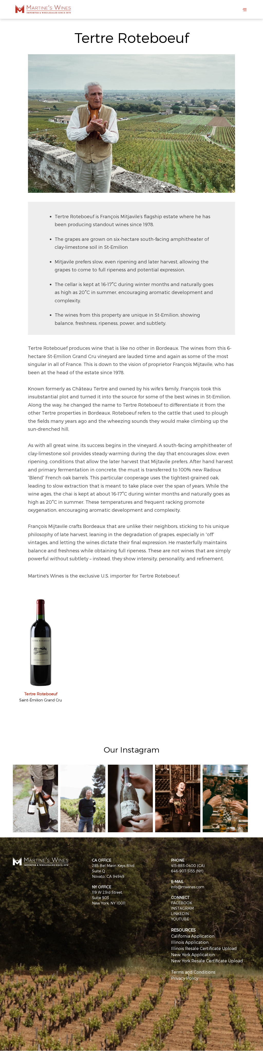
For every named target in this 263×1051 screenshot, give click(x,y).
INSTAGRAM (182, 908)
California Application (192, 936)
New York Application (193, 954)
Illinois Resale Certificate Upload (204, 948)
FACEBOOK (181, 903)
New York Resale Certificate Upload (207, 960)
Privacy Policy (184, 978)
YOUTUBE (180, 919)
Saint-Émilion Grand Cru (40, 700)
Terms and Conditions (193, 972)
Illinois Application (190, 942)
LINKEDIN (180, 913)
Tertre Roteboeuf (40, 693)
